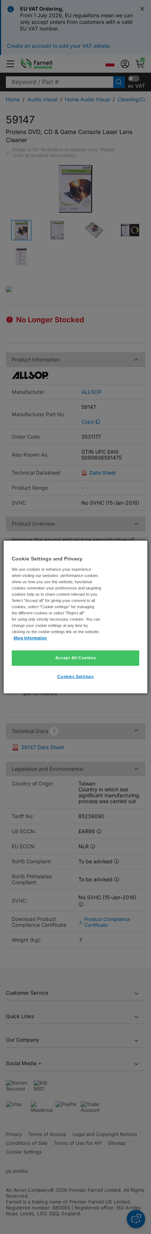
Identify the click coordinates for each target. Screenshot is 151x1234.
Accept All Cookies (75, 658)
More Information (30, 638)
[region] (75, 617)
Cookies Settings (75, 676)
